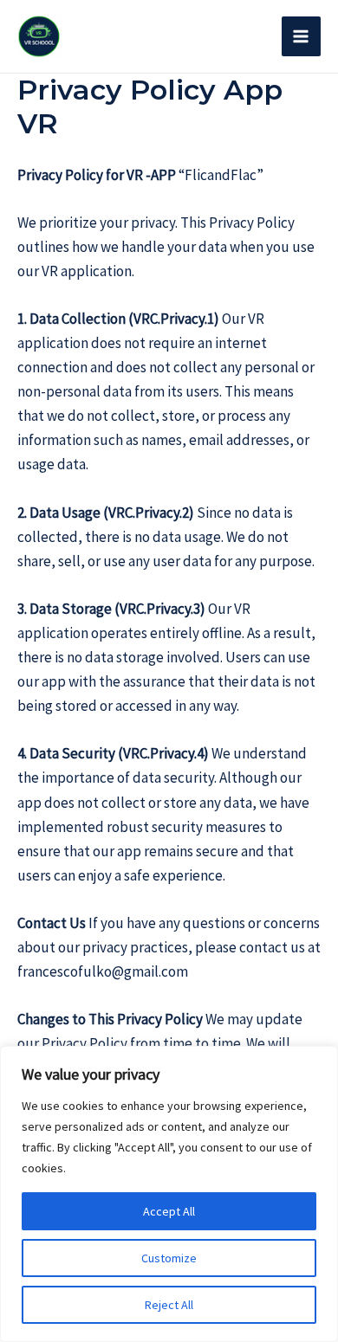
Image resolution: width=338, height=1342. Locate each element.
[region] (169, 1194)
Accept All (169, 1211)
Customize (169, 1258)
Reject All (169, 1305)
